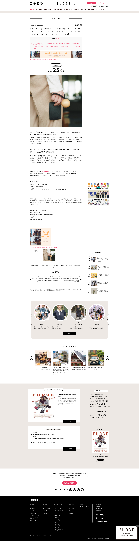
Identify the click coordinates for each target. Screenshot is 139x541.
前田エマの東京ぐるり (59, 529)
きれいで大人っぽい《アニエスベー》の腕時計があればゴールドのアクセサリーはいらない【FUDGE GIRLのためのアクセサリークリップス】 (70, 279)
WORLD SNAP (47, 9)
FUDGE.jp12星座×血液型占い (98, 398)
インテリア (107, 394)
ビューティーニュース (59, 508)
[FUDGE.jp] (66, 3)
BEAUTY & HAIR (58, 9)
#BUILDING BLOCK (35, 265)
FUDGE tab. (39, 9)
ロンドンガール (95, 418)
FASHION (32, 9)
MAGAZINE (91, 9)
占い (105, 411)
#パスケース (56, 265)
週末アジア (57, 524)
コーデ (93, 411)
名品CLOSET (36, 12)
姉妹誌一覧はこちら (100, 462)
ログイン (104, 3)
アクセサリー (102, 12)
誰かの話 (56, 531)
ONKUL (91, 420)
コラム (56, 522)
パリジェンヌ (100, 404)
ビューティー (72, 508)
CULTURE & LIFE (68, 9)
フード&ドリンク (58, 520)
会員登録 (91, 3)
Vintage (100, 411)
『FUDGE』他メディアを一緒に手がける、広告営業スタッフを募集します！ (50, 438)
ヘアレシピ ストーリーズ (60, 510)
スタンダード (87, 12)
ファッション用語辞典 (78, 12)
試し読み (100, 459)
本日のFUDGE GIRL (49, 12)
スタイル (104, 418)
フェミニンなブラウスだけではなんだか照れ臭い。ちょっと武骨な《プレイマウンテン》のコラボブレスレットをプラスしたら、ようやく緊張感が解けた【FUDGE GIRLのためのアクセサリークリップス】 (46, 279)
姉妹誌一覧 (98, 506)
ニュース (42, 12)
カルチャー (57, 517)
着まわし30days (93, 415)
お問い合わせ (38, 535)
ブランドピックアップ (67, 12)
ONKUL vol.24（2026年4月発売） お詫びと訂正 (44, 443)
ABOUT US (32, 535)
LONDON (45, 513)
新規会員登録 (69, 483)
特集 (30, 12)
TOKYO (45, 510)
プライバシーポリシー (47, 535)
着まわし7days (95, 12)
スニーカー (92, 401)
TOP (30, 289)
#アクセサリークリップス (46, 265)
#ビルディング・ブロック (66, 265)
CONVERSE (92, 396)
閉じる (57, 38)
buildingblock (45, 172)
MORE (70, 422)
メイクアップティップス (59, 512)
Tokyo (105, 396)
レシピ (70, 510)
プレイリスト (57, 525)
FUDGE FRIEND (58, 12)
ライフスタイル (58, 519)
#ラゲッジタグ (77, 265)
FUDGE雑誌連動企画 (98, 394)
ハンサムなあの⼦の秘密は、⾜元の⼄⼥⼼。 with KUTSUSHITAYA (43, 59)
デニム (91, 394)
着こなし (102, 414)
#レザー (56, 267)
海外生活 (71, 513)
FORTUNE (83, 9)
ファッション (72, 507)
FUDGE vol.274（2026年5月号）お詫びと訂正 (43, 434)
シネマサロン (57, 527)
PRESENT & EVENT (101, 9)
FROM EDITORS (99, 508)
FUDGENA (76, 9)
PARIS (45, 512)
